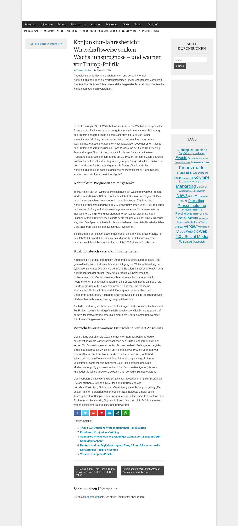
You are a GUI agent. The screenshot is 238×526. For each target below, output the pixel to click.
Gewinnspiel (187, 178)
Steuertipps (182, 222)
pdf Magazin (203, 196)
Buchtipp (183, 150)
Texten (197, 222)
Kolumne (96, 24)
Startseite (30, 24)
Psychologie (184, 213)
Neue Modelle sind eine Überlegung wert (109, 31)
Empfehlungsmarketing (192, 153)
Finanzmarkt (78, 24)
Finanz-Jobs (204, 158)
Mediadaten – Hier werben (60, 31)
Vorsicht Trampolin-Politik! (96, 454)
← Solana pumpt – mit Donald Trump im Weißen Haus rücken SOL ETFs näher (95, 472)
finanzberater (183, 162)
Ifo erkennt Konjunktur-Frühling (99, 432)
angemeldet (92, 497)
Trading (139, 24)
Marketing (112, 24)
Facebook (193, 158)
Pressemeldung (192, 205)
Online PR (192, 196)
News (126, 24)
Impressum (31, 31)
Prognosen (197, 210)
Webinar (185, 241)
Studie (190, 222)
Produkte (186, 209)
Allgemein (47, 24)
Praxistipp (196, 201)
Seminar (204, 214)
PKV (182, 201)
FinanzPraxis (184, 172)
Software (203, 218)
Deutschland (198, 150)
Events (61, 24)
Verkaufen (203, 226)
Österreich (199, 241)
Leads (202, 182)
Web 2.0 (192, 231)
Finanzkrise (200, 162)
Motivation (199, 190)
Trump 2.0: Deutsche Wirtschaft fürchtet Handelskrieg (113, 428)
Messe (190, 191)
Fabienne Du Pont (84, 70)
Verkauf (153, 24)
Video (180, 232)
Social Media (187, 218)
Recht (196, 213)
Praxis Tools (150, 31)
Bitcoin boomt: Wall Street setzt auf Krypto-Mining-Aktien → (141, 470)
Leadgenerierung (189, 181)
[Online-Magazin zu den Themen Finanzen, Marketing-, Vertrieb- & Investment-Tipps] (119, 10)
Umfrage (179, 227)
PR (186, 201)
